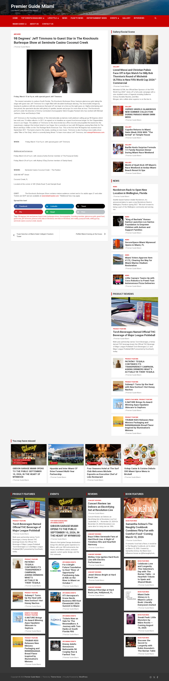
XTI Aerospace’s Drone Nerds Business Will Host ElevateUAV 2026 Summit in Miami (71, 600)
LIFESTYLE (52, 18)
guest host (101, 216)
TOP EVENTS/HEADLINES (31, 18)
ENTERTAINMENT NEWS (97, 18)
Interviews (139, 18)
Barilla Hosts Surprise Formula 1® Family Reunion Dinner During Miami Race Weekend (140, 150)
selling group (94, 218)
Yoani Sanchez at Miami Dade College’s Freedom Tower (35, 235)
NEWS (64, 18)
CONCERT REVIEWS (94, 500)
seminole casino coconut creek (25, 221)
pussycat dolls (84, 218)
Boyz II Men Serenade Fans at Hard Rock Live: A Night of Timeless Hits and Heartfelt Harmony (103, 540)
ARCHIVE (17, 34)
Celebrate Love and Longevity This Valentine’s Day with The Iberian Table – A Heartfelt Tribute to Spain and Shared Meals (146, 572)
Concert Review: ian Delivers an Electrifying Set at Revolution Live (101, 506)
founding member (77, 216)
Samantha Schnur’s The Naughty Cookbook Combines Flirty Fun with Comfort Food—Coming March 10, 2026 (140, 530)
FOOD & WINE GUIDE (94, 463)
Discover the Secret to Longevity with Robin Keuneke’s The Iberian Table (146, 645)
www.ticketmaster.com (50, 196)
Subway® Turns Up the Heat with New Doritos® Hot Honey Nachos (140, 387)
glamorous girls (90, 216)
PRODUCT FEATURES (24, 494)
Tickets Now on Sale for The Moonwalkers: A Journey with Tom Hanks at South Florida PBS (71, 625)
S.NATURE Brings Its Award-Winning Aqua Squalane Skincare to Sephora (139, 405)
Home (15, 18)
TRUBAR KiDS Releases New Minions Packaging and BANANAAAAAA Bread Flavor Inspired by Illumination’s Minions (139, 425)
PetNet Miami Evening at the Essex (89, 234)
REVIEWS (92, 494)
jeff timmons (26, 218)
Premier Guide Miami (32, 6)
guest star (17, 218)
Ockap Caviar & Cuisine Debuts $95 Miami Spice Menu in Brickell (139, 471)
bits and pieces (32, 216)
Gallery (116, 67)
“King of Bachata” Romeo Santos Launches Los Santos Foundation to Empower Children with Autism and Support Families (139, 224)
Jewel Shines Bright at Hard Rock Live (102, 576)
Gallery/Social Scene (124, 31)
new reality (75, 218)
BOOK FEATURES (134, 494)
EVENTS (113, 18)
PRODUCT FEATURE (119, 329)
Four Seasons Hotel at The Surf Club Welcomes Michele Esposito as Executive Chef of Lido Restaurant (103, 472)
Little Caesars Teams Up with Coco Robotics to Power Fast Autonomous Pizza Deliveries (140, 281)
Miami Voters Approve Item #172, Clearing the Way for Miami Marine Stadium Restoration (138, 261)
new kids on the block (62, 218)
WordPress (83, 677)
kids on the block (48, 218)
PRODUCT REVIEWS (123, 294)
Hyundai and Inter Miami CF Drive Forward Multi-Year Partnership (64, 471)
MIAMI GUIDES (18, 24)
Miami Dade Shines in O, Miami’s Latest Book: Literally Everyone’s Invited (147, 599)
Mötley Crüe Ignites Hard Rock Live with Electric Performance (103, 560)
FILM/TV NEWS (77, 18)
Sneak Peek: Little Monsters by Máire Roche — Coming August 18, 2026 (147, 622)
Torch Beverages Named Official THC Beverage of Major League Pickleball (27, 527)
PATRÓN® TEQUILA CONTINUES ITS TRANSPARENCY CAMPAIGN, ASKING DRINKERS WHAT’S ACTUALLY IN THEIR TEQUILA (139, 366)
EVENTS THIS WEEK (131, 399)
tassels (39, 221)
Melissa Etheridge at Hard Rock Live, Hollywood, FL (101, 591)
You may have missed (24, 441)
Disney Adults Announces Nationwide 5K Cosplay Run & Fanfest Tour (69, 649)
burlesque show (53, 216)
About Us (34, 24)
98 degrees (22, 216)
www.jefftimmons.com (95, 132)
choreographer (65, 216)
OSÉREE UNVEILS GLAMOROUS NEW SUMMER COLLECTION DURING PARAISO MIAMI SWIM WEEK (140, 113)
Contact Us (47, 24)
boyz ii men (42, 216)
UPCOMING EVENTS (20, 463)
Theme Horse (56, 677)
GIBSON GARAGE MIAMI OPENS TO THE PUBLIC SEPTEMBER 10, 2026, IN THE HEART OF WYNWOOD (28, 472)
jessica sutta (36, 218)
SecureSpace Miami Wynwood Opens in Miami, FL (140, 243)
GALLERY (126, 18)
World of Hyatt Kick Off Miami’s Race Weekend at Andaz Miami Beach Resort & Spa (140, 168)
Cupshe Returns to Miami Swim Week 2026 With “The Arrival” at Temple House (139, 132)
